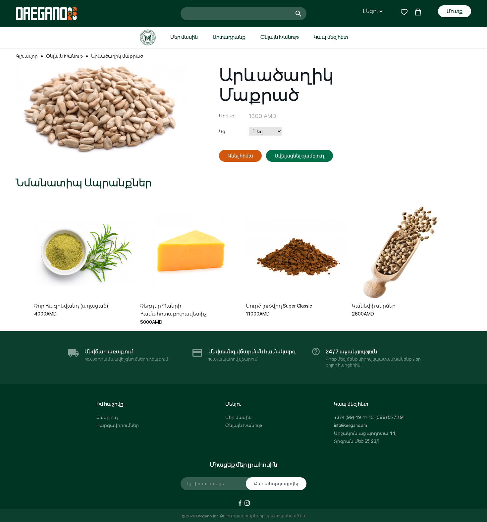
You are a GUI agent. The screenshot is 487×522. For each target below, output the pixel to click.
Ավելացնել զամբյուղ (299, 155)
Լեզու (371, 11)
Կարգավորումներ (117, 425)
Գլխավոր (27, 56)
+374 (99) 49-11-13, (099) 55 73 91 (369, 417)
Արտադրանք (229, 37)
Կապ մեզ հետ (331, 37)
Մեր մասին (184, 37)
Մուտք (454, 11)
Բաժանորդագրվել (276, 483)
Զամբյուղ (107, 417)
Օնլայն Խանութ (279, 37)
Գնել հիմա (240, 155)
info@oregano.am (350, 425)
